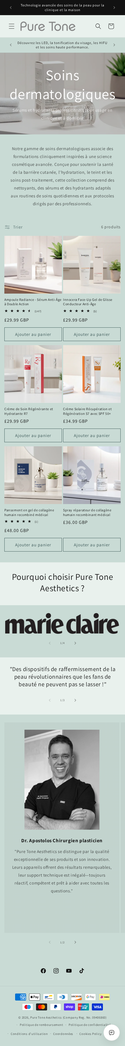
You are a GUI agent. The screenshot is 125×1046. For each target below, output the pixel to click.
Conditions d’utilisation (29, 1034)
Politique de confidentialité (90, 1025)
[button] (11, 26)
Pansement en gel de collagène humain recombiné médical (29, 512)
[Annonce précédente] (10, 7)
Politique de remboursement (41, 1025)
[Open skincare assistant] (111, 1032)
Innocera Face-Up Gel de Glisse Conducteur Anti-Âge (87, 301)
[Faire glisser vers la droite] (75, 643)
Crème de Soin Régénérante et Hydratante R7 (28, 411)
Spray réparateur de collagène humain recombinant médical (87, 512)
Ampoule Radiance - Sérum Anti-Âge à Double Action (33, 301)
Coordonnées (63, 1034)
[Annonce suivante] (114, 7)
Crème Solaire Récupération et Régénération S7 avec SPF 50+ (87, 411)
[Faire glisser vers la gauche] (49, 643)
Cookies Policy (90, 1034)
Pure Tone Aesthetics (46, 1017)
